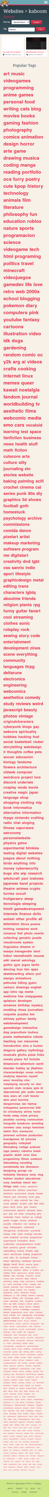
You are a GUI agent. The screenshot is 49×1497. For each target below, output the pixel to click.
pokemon (13, 305)
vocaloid (34, 425)
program (30, 549)
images (14, 1220)
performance (31, 1374)
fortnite (34, 1059)
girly (39, 1213)
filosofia (25, 1413)
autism (8, 918)
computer (25, 772)
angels (38, 1287)
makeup (11, 543)
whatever (32, 1220)
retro (8, 291)
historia (7, 1196)
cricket (29, 1303)
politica (26, 1467)
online (39, 1072)
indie (30, 567)
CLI (26, 1488)
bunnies (23, 1100)
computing (30, 1213)
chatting (6, 1273)
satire (19, 1413)
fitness (8, 827)
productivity (6, 1456)
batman (41, 1374)
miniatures (6, 1461)
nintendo (22, 817)
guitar (21, 611)
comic (29, 354)
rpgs (6, 1151)
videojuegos (17, 277)
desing (14, 1430)
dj (38, 1223)
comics (11, 136)
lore (37, 777)
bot (33, 1385)
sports (26, 228)
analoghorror (20, 1346)
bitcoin (6, 1267)
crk (34, 1382)
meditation (30, 1405)
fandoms (24, 761)
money (8, 868)
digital (21, 853)
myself (33, 1076)
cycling (38, 1351)
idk (6, 340)
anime (10, 94)
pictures (31, 1139)
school (11, 298)
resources (31, 1041)
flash (5, 1247)
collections (19, 1436)
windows (9, 1005)
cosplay (9, 787)
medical (36, 1270)
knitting (8, 929)
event (6, 1254)
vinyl (16, 1402)
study (8, 703)
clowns (33, 1206)
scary (25, 1312)
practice (28, 1382)
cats (25, 108)
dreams (25, 946)
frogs (5, 1329)
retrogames (34, 1323)
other (20, 918)
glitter (26, 1391)
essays (8, 951)
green (36, 1264)
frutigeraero (13, 898)
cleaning (39, 1295)
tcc (4, 1284)
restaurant (24, 1292)
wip (23, 873)
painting (26, 481)
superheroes (25, 1368)
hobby (20, 1068)
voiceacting (31, 1354)
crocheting (16, 1343)
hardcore (7, 1298)
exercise (29, 1430)
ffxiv (15, 1131)
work (34, 929)
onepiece (29, 1360)
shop (24, 797)
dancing (9, 969)
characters (13, 592)
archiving (32, 1467)
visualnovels (12, 942)
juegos (9, 858)
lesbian (8, 1178)
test (24, 431)
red (36, 1450)
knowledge (24, 1309)
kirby (22, 1301)
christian (38, 1312)
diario (31, 1450)
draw (21, 1213)
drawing (12, 157)
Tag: (5, 29)
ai (24, 361)
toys (20, 969)
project (27, 777)
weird (37, 703)
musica (31, 157)
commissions (16, 524)
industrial (39, 1413)
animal (5, 1394)
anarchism (32, 1190)
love (38, 284)
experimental (13, 848)
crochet (10, 487)
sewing (10, 635)
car (30, 1170)
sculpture (38, 1301)
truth (33, 1368)
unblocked (29, 1227)
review (21, 1380)
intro (13, 991)
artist (25, 536)
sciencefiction (21, 1326)
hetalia (25, 1343)
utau (18, 1127)
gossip (26, 1436)
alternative (12, 812)
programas (7, 1292)
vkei (38, 1084)
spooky (5, 1439)
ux (4, 1377)
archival (24, 1464)
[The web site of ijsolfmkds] (13, 43)
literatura (22, 1174)
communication (8, 1399)
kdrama (34, 1278)
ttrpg (30, 666)
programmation (31, 1388)
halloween (14, 1301)
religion (10, 604)
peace (38, 1461)
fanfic (35, 964)
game (21, 54)
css (6, 567)
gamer (22, 1247)
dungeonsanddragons (35, 1444)
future (38, 1419)
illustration (15, 333)
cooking (27, 368)
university (7, 1351)
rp (28, 1068)
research (35, 873)
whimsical (30, 1422)
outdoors (36, 1159)
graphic (8, 1155)
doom (32, 1240)
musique (38, 1411)
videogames (17, 80)
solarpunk (18, 1408)
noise (23, 1115)
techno (34, 1267)
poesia (16, 1337)
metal (38, 580)
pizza (32, 1054)
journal (30, 396)
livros (31, 1196)
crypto (35, 888)
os (17, 1388)
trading (26, 1254)
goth (24, 506)
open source (20, 1483)
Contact (33, 1492)
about (21, 858)
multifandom (37, 1436)
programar (36, 1254)
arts (26, 456)
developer (25, 1000)
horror (27, 143)
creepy (6, 1233)
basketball (23, 741)
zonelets (8, 1127)
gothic (8, 964)
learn (5, 1303)
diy (39, 493)
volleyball (25, 1143)
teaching (9, 1041)
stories (10, 475)
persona (14, 1247)
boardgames (11, 1139)
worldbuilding (18, 403)
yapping (6, 1317)
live (41, 1371)
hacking (24, 736)
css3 (26, 1444)
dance (25, 530)
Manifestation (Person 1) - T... (36, 52)
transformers (9, 1190)
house (30, 1428)
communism (35, 1119)
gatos (22, 842)
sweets (29, 1399)
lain (27, 969)
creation (12, 1315)
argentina (18, 1461)
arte (7, 150)
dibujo (10, 1391)
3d (24, 499)
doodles (38, 1385)
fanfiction (12, 437)
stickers (21, 1190)
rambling (12, 1436)
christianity (15, 1111)
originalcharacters (18, 721)
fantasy (31, 319)
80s (36, 1203)
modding (9, 1009)
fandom (11, 396)
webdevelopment (15, 1023)
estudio (36, 1371)
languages (13, 666)
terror (32, 1312)
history (35, 186)
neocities (27, 1394)
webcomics (14, 691)
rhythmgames (8, 1405)
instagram (39, 1405)
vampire (34, 1380)
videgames (41, 1456)
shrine (28, 1111)
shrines (21, 1360)
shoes (5, 1301)
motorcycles (13, 1453)
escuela (38, 1233)
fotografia (9, 1123)
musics (23, 1399)
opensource (22, 1273)
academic (37, 1357)
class (36, 1416)
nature (10, 228)
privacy (33, 1115)
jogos (26, 964)
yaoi (24, 878)
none (26, 1155)
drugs (20, 1349)
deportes (21, 1076)
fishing (33, 1292)
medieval (7, 1306)
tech (34, 249)
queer (27, 382)
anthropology (39, 1315)
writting (24, 1295)
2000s (33, 291)
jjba (20, 1351)
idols (15, 1419)
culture (10, 462)
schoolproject (8, 1346)
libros (25, 924)
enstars (38, 1317)
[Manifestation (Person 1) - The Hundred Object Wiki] (36, 43)
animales (31, 1247)
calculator (11, 1411)
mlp (39, 802)
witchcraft (11, 878)
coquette (9, 1014)
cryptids (40, 1354)
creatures (23, 1439)
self (23, 1461)
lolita (41, 1203)
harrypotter (20, 1340)
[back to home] (4, 3)
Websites (13, 11)
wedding (36, 1306)
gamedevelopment (29, 908)
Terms (24, 1492)
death (18, 1155)
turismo (18, 1323)
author (25, 1284)
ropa (13, 1275)
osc (19, 1041)
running (21, 1119)
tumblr (37, 1244)
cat (38, 487)
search (36, 1303)
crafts (9, 368)
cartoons (13, 326)
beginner (14, 1456)
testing (9, 853)
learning (11, 431)
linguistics (10, 946)
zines (35, 648)
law (24, 1104)
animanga (17, 1284)
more (27, 1425)
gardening (14, 347)
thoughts (14, 751)
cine (27, 1080)
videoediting (9, 1250)
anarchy (12, 1365)
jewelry (15, 1151)
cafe (30, 1203)
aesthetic (13, 410)
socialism (17, 1270)
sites (15, 1335)
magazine (31, 1332)
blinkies (32, 848)
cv (4, 1343)
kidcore (6, 1312)
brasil (37, 1151)
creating (6, 1349)
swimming (7, 1270)
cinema (27, 487)
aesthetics (13, 697)
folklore (39, 1363)
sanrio (18, 567)
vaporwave (25, 827)
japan (33, 792)
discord (9, 782)
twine (39, 1210)
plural (37, 1298)
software (11, 549)
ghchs (22, 1054)
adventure (27, 1063)
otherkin (31, 1295)
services (24, 1237)
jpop (37, 1196)
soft (19, 1363)
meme (29, 991)
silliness (5, 1450)
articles (14, 1382)
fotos (22, 1425)
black (20, 1428)
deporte (21, 1210)
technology (16, 192)
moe (33, 1394)
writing (11, 108)
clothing (27, 802)
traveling (17, 1080)
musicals (9, 1054)
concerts (15, 1354)
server (13, 1377)
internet (12, 375)
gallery (22, 1050)
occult (21, 893)
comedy (32, 697)
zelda (5, 1428)
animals (12, 199)
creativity (12, 561)
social (8, 741)
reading (11, 171)
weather (29, 1264)
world (9, 1284)
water (13, 1340)
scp (4, 1416)
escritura (6, 1380)
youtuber (26, 1408)
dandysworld (21, 1377)
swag (15, 1115)
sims (5, 1411)
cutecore (11, 456)
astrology (28, 960)
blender (8, 1068)
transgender (23, 951)
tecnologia (12, 903)
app (6, 991)
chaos (16, 1397)
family (32, 1018)
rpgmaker (37, 1365)
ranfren (38, 1467)
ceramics (30, 1337)
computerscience (24, 1244)
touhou (33, 1032)
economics (30, 1281)
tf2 (22, 1139)
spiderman (30, 1377)
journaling (13, 468)
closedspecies (37, 1349)
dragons (9, 1050)
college (38, 1217)
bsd (21, 1287)
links (40, 1054)
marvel (15, 960)
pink (34, 312)
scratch (23, 1203)
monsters (30, 1275)
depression (39, 1337)
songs (27, 1127)
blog (36, 108)
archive (35, 518)
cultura (6, 1278)
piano (18, 1059)
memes (11, 382)
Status (15, 1492)
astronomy (12, 832)
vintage (26, 716)
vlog (40, 1174)
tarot (37, 951)
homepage (28, 1298)
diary (31, 305)
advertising (11, 1433)
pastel (6, 1220)
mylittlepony (13, 1368)
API (39, 1488)
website (25, 475)
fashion (30, 122)
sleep (28, 898)
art (35, 54)
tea (30, 1200)
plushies (8, 1119)
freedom (32, 1289)
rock (25, 629)
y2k (7, 361)
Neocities (10, 1483)
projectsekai (31, 1470)
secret (5, 1470)
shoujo (20, 1394)
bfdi (38, 1107)
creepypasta (33, 996)
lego (36, 1250)
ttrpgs (8, 817)
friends (29, 598)
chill (17, 1295)
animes (22, 888)
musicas (6, 1360)
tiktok (13, 1273)
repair (11, 1442)
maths (23, 1186)
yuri (38, 973)
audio (31, 1092)
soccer (8, 756)
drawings (22, 987)
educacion (24, 756)
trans (23, 586)
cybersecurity (27, 868)
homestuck (14, 512)
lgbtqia (6, 1264)
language (11, 797)
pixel (14, 1100)
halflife (5, 1464)
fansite (34, 1096)
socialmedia (11, 1166)
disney (22, 1402)
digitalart (19, 555)
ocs (7, 179)
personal (13, 101)
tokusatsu (20, 1467)
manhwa (16, 1182)
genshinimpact (33, 1346)
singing (28, 822)
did (24, 1332)
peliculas (9, 982)
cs (13, 1402)
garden (6, 1340)
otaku (5, 1326)
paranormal (27, 1107)
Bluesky (38, 1483)
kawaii (10, 389)
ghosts (22, 1354)
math (8, 450)
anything (20, 863)
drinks (5, 1467)
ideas (27, 1278)
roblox (34, 221)
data (6, 1096)
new (4, 1419)
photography (17, 129)
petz (30, 1335)
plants (26, 604)
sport (8, 573)
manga (28, 164)
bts (22, 1166)
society (23, 1357)
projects (36, 883)
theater (39, 1193)
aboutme (11, 598)
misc (36, 1200)
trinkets (29, 1250)
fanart (34, 611)
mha (40, 1425)
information (31, 812)
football (10, 506)
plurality (7, 1223)
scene (9, 654)
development (16, 648)
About (10, 1488)
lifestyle (23, 573)
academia (29, 1301)
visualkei (26, 1433)
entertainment (17, 642)
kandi (14, 1264)
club (12, 1461)
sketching (7, 1281)
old (15, 1213)
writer (10, 1357)
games (31, 54)
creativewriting (38, 1399)
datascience (11, 1467)
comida (10, 530)
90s (31, 493)
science (12, 242)
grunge (22, 1170)
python (21, 1018)
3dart (30, 1357)
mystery (37, 1005)
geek (5, 1391)
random (12, 354)
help (14, 1233)
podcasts (15, 1287)
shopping (11, 802)
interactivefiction (13, 1439)
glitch (32, 1351)
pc (32, 1217)
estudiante (13, 1329)
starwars (31, 1210)
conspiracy (35, 1309)
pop (11, 1213)
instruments (19, 1433)
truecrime (19, 1278)
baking (10, 481)
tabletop (6, 1275)
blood (31, 1416)
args (16, 1200)
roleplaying (10, 1084)
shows (34, 499)
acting (6, 1200)
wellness (37, 1326)
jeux (20, 1442)
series (9, 493)
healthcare (7, 1295)
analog (15, 1281)
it (4, 751)
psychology (14, 518)
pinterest (9, 1135)
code (35, 635)
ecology (28, 1233)
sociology (20, 1275)
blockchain (7, 1385)
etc (28, 468)
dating (31, 1436)
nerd (5, 1257)
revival (5, 1413)
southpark (25, 1257)
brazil (5, 1315)
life (28, 284)
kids (42, 1377)
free (20, 996)
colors (16, 1292)
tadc (4, 1447)
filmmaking (10, 1147)
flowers (9, 767)
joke (16, 1442)
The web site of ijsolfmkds (13, 52)
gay (36, 726)
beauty (30, 710)
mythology (35, 1050)
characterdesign (13, 1072)
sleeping (29, 903)
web (20, 291)
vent (15, 1186)
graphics (11, 499)
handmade (40, 1382)
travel (27, 263)
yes (41, 1270)
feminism (38, 1127)
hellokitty (9, 1174)
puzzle (37, 938)
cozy (6, 1182)
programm (38, 1439)
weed (6, 1260)
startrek (27, 1385)
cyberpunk (12, 726)
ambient (33, 1320)
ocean (29, 1072)
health (21, 444)
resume (39, 955)
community (14, 660)
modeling (40, 1281)
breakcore (23, 1123)
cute (8, 186)
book (7, 807)
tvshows (36, 878)
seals (39, 1368)
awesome (32, 1186)
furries (8, 893)
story (24, 635)
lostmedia (13, 1394)
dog (6, 1032)
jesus (6, 1206)
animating (12, 1413)
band (24, 883)
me (6, 555)
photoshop (16, 1470)
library (20, 1320)
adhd (22, 1411)
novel (6, 1203)
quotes (15, 1351)
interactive (29, 1027)
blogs (27, 726)
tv (38, 403)
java (12, 1278)
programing (28, 256)
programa (30, 1317)
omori (27, 1182)
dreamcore (11, 1063)
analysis (21, 1303)
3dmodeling (10, 1162)
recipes (27, 1088)
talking (26, 1351)
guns (37, 1377)
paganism (22, 1422)
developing (21, 1456)
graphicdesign (17, 580)
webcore (10, 731)
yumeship (35, 1230)
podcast (35, 1147)
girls (26, 1206)
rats (42, 1323)
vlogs (5, 1368)
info (32, 863)
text (18, 1315)
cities (19, 1464)
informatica (22, 807)
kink (22, 1444)
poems (35, 924)
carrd (39, 1063)
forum (21, 1264)
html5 (8, 908)
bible (15, 1303)
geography (10, 1143)
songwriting (30, 1411)
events (39, 933)
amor (6, 1080)
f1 (12, 1200)
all (40, 918)
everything (26, 654)
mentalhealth (22, 955)
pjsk (36, 1088)
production (35, 1135)
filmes (25, 1159)
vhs (25, 1289)
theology (6, 1332)
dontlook (8, 54)
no (32, 1084)
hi (30, 1270)
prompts (39, 1464)
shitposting (7, 1335)
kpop (20, 186)
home (37, 1111)
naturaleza (33, 1456)
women (12, 1326)
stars (13, 1096)
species (32, 1391)
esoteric (28, 1365)
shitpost (22, 1388)
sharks (31, 1193)
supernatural (9, 1240)
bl (42, 1088)
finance (25, 913)
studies (31, 1453)
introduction (12, 1045)
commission (30, 1402)
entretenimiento (30, 1447)
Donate (19, 1488)
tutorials (32, 1363)
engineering (15, 685)
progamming (11, 1159)
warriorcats (15, 1254)
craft (26, 1096)
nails (30, 1326)
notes (5, 1365)
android (24, 1200)
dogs (17, 340)
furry (18, 179)
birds (7, 863)
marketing (30, 543)
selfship (29, 1371)
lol (5, 1111)
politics (11, 263)
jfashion (37, 1068)
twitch (7, 1131)
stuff (33, 444)
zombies (37, 1453)
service (16, 1309)
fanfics (24, 1363)
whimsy (8, 1018)
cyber (20, 1233)
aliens (30, 973)
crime (41, 1416)
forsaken (15, 1385)
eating (14, 1306)
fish (20, 933)
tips (27, 1456)
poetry (33, 179)
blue (34, 1155)
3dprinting (15, 1260)
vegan (19, 1430)
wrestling (37, 1123)
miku (11, 1257)
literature (13, 207)
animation (32, 136)
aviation (40, 1329)
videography (16, 1227)
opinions (28, 1461)
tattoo (31, 1343)
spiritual (16, 1447)
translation (22, 1240)
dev (34, 1182)
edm (39, 1284)
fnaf (36, 736)
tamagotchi (30, 1439)
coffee (28, 751)
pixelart (10, 536)
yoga (5, 1227)
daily (20, 1391)
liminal (13, 1349)
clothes (10, 623)
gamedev (13, 284)
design (11, 143)
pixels (7, 1036)
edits (30, 1464)
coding (11, 164)
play (12, 1374)
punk (22, 493)
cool (7, 617)
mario (19, 1206)
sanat (21, 1385)
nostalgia (29, 389)
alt (19, 1096)
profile (31, 918)
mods (9, 1343)
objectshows (11, 1092)
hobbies (10, 736)
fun (33, 214)
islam (31, 1433)
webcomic (14, 417)
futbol (7, 955)
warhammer (16, 1450)
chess (22, 1009)
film (26, 199)
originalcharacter (20, 1405)
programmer (36, 1237)
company (21, 1382)
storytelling (12, 746)
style (18, 1088)
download (24, 1470)
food (30, 101)
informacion (31, 1397)
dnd (26, 561)
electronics (14, 679)
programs (14, 1380)
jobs (38, 1459)
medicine (9, 996)
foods (7, 1115)
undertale (25, 782)
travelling (26, 1162)
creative (9, 792)
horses (23, 1220)
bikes (16, 1391)
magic (23, 792)
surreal (21, 1329)
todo (17, 1411)
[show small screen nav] (46, 2)
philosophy (15, 214)
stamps (8, 978)
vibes (24, 1397)
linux (27, 375)
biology (9, 761)
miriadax (5, 1442)
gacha (22, 1337)
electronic (8, 1193)
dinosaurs (32, 1166)
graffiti (19, 1332)
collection (17, 1223)
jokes (34, 1464)
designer (21, 1453)
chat (16, 822)
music (18, 73)
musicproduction (9, 1363)
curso (35, 1335)
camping (12, 1388)
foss (5, 1357)
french (14, 1371)
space (35, 431)
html (8, 256)
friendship (7, 1309)
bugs (7, 873)
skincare (37, 1260)
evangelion (34, 1425)
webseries (15, 1317)
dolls (37, 913)
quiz (37, 1391)
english (36, 987)
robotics (26, 1151)
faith (26, 1453)
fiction (21, 450)
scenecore (26, 1131)
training (39, 1408)
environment (9, 1210)
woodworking (13, 1464)
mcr (25, 1223)
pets (38, 751)
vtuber (38, 741)
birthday (24, 1005)
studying (9, 1076)
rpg (36, 604)
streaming (23, 617)
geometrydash (34, 1442)
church (32, 1408)
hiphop (32, 1104)
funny (8, 611)
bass (4, 1433)
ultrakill (40, 1388)
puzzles (22, 1014)
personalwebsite (16, 837)
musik (37, 1447)
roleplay (11, 629)
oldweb (9, 772)
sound (37, 1275)
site (16, 873)
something (26, 1442)
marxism (14, 1428)
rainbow (11, 1444)
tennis (26, 1320)
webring (26, 1459)
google (5, 1425)
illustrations (20, 1374)
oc (40, 354)
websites (35, 853)
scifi (40, 481)
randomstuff (13, 1422)
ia (20, 1397)
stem (11, 1425)
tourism (28, 1306)
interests (10, 913)
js (14, 1295)
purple (5, 1289)
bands (12, 1289)
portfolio (31, 171)
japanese (10, 883)
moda (22, 787)
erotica (14, 1360)
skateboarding (13, 973)
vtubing (16, 1425)
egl (10, 1303)
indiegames (10, 1107)
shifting (40, 1450)
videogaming (27, 1315)
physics (9, 842)
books (28, 115)
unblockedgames (24, 1419)
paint (10, 1470)
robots (38, 1036)
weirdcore (11, 777)
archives (20, 1365)
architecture (27, 767)
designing (9, 1170)
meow (40, 1092)
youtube (12, 319)
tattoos (25, 1270)
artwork (6, 1287)
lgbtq (31, 592)
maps (22, 1281)
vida (21, 1298)
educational (32, 1178)
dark (6, 1100)
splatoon (9, 1000)
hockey (19, 1289)
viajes (10, 1419)
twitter (24, 1430)
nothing (33, 858)
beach (25, 1428)
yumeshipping (8, 1408)
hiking (22, 982)
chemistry (22, 1196)
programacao (16, 1312)
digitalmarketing (9, 1320)
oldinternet (7, 1402)
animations (23, 978)
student (19, 1178)
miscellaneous (11, 1459)
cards (36, 1360)
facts (9, 1428)
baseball (14, 1237)
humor (38, 1045)
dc (17, 1257)
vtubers (25, 1217)
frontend (5, 1453)
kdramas (30, 1340)
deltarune (12, 672)
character (7, 1371)
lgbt (35, 561)
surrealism (14, 1267)
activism (21, 1135)
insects (20, 1250)
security (24, 1084)
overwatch (37, 1428)
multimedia (8, 1244)
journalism (35, 1009)
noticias (38, 1402)
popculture (18, 1032)
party (33, 1419)
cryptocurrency (22, 1416)
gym (17, 964)
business (32, 437)
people (31, 1273)
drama (38, 1273)
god (14, 1196)
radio (7, 822)
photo (28, 933)
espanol (5, 1436)
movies (11, 115)
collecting (10, 938)
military (32, 1413)
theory (21, 1371)
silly (23, 462)
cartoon (8, 987)
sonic (24, 623)
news (8, 444)
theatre (9, 888)
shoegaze (6, 1382)
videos (34, 361)
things (7, 1186)
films (30, 410)
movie (33, 787)
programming (18, 87)
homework (23, 1335)
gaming (11, 122)
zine (26, 1045)
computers (15, 312)
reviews (23, 703)
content (27, 1380)
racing (21, 1306)
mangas (33, 1284)
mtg (8, 1377)
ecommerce (20, 1193)
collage (23, 1147)
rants (14, 1332)
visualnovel (29, 1287)
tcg (4, 1459)
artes (6, 1237)
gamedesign (12, 1027)
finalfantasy (25, 1450)
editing (10, 586)
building (27, 1349)
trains (17, 1217)
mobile (16, 1357)
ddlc (33, 1461)
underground (7, 1397)
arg (16, 361)
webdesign (33, 746)
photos (10, 716)
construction (23, 1230)
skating (32, 1223)
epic (22, 1267)
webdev (14, 1203)
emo (8, 424)
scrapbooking (8, 1323)
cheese (5, 1444)
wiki (6, 960)
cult (10, 1450)
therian (34, 1257)
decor (5, 1388)
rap (21, 991)
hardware (26, 1260)
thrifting (15, 1298)
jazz (5, 1213)
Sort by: (6, 22)
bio (32, 1014)
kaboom (15, 54)
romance (9, 933)
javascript (12, 710)
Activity (9, 16)
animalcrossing (39, 1433)
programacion (19, 235)
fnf (26, 1059)
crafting (37, 817)
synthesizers (11, 1416)
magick (17, 1444)
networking (7, 1337)
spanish (8, 1088)
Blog (33, 1488)
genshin (25, 938)
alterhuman (39, 1340)
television (11, 923)
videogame (15, 249)
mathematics (22, 1036)
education (14, 221)
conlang (6, 1374)
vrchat (5, 1422)
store (12, 1206)
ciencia (22, 1447)
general (26, 1323)
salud (27, 1267)
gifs (23, 1092)
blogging (30, 298)
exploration (37, 1430)
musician (32, 1459)
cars (19, 424)
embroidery (6, 1430)
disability (38, 1422)
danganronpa (11, 1104)
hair (22, 1317)
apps (34, 969)
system (28, 942)
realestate (8, 1217)
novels (8, 1059)
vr (33, 946)
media (34, 417)
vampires (22, 929)
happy (20, 1459)
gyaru (32, 982)
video (35, 333)
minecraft (14, 270)
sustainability (31, 1329)
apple (17, 1399)
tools (33, 1174)
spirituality (27, 731)
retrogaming (9, 1230)
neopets (9, 1447)
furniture (6, 1354)
